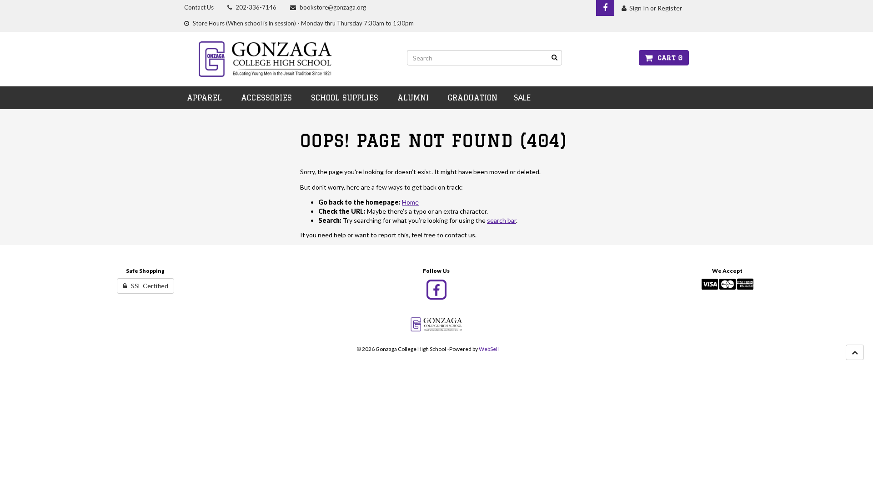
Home (410, 202)
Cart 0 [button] (667, 57)
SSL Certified (147, 286)
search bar (501, 220)
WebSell (489, 349)
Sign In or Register (654, 8)
